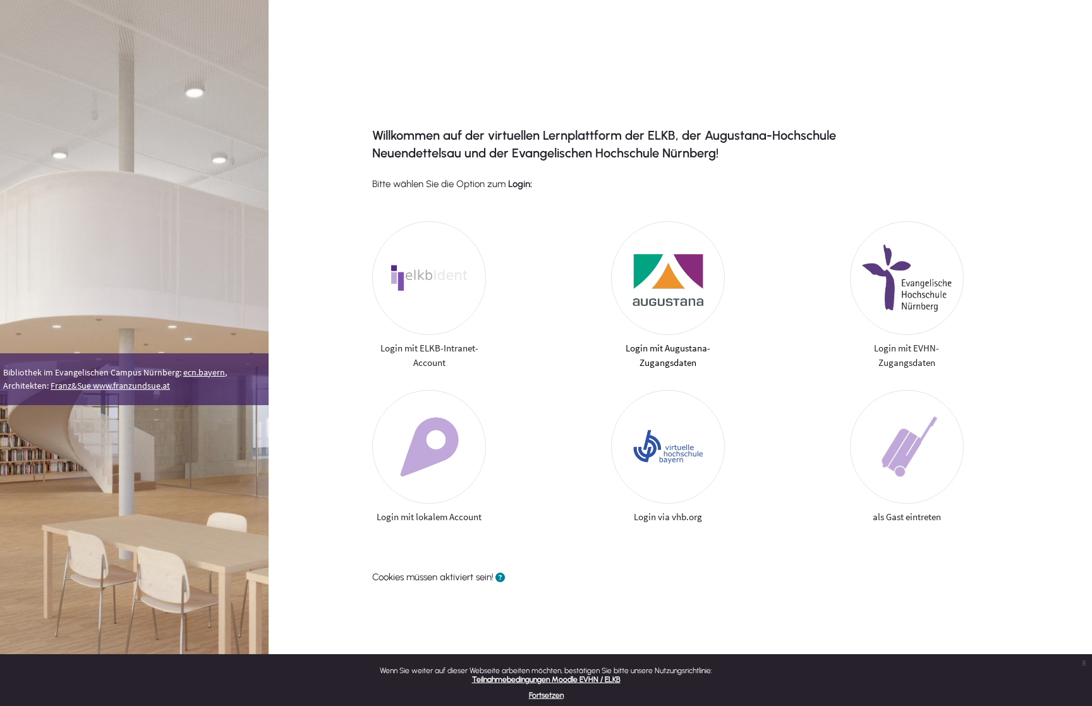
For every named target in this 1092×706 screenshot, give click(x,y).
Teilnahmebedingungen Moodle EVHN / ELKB (546, 679)
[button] (500, 578)
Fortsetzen (546, 695)
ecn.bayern (204, 372)
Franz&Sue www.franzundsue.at (110, 385)
